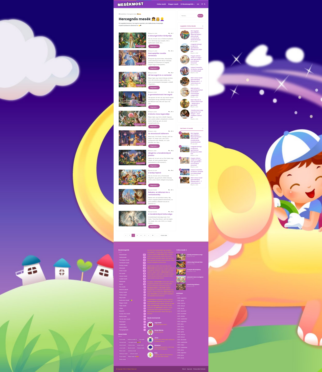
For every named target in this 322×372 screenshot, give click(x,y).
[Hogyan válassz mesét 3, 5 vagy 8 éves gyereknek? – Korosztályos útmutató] (184, 59)
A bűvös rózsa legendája (158, 114)
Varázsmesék (122, 257)
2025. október (181, 316)
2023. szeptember (182, 347)
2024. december (181, 339)
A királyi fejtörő (154, 173)
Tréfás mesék (123, 295)
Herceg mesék (122, 342)
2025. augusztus (181, 321)
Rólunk (184, 369)
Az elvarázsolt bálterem (158, 133)
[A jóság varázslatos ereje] (181, 257)
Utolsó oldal (164, 235)
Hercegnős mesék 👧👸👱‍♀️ (134, 342)
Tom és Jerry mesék (124, 319)
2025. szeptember (182, 318)
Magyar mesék (173, 4)
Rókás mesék (122, 350)
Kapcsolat (189, 369)
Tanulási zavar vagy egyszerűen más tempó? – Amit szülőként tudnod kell (197, 113)
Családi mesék (123, 278)
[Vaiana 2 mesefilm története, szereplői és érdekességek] (184, 71)
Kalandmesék (123, 254)
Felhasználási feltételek (199, 369)
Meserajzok (122, 321)
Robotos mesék (140, 348)
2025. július (180, 324)
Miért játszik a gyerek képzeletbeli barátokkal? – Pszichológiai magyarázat (197, 91)
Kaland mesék (122, 345)
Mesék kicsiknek (123, 289)
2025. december (181, 311)
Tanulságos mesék (124, 260)
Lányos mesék (123, 276)
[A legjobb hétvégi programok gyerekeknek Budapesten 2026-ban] (184, 48)
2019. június (180, 350)
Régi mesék (122, 297)
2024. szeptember (182, 342)
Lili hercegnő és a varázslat (160, 75)
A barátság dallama (193, 284)
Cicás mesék (122, 339)
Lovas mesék (122, 348)
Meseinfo (121, 311)
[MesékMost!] (130, 4)
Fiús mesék (122, 287)
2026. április (180, 300)
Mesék (121, 284)
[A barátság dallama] (181, 287)
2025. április (180, 331)
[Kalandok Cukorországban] (181, 279)
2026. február (181, 305)
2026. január (180, 308)
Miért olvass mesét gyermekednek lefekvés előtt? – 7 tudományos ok (196, 80)
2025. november (181, 313)
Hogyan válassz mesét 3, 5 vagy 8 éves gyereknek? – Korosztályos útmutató (196, 59)
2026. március (181, 303)
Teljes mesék (122, 305)
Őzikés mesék (122, 359)
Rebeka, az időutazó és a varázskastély (159, 193)
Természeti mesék (124, 262)
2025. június (180, 326)
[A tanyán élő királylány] (181, 272)
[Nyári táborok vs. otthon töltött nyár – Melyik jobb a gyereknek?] (184, 103)
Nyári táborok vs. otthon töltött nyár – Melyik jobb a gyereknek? (197, 102)
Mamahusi (157, 345)
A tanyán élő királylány (194, 269)
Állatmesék (122, 281)
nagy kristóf (157, 322)
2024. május (180, 344)
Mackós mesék (131, 348)
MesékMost (123, 14)
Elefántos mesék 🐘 (132, 339)
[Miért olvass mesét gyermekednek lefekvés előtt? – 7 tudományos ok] (184, 81)
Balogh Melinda (158, 330)
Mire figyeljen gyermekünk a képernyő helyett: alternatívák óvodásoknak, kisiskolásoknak (196, 35)
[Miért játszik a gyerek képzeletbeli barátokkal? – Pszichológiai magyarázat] (184, 92)
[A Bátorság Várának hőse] (181, 264)
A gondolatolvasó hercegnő (160, 94)
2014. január (180, 357)
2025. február (181, 337)
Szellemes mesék (132, 350)
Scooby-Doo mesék (124, 313)
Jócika (156, 337)
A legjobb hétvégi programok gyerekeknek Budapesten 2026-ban (196, 47)
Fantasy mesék (123, 265)
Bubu (155, 353)
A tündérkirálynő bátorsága (160, 214)
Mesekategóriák (187, 4)
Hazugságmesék (123, 329)
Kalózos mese (131, 345)
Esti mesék (122, 273)
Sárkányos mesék (123, 353)
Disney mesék (123, 292)
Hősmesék (122, 268)
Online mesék (161, 4)
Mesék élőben (123, 327)
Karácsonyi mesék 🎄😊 (125, 300)
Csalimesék (122, 324)
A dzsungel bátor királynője (160, 36)
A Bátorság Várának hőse (195, 262)
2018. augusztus (181, 352)
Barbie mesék (123, 316)
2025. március (181, 334)
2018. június (180, 355)
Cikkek (121, 308)
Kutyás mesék (140, 345)
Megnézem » (154, 46)
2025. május (180, 329)
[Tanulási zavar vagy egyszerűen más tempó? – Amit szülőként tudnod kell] (184, 114)
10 (152, 235)
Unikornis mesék (134, 353)
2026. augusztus (181, 298)
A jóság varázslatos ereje (195, 254)
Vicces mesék (122, 356)
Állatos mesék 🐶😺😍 (133, 356)
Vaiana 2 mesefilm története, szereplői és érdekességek (197, 69)
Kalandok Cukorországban (195, 277)
